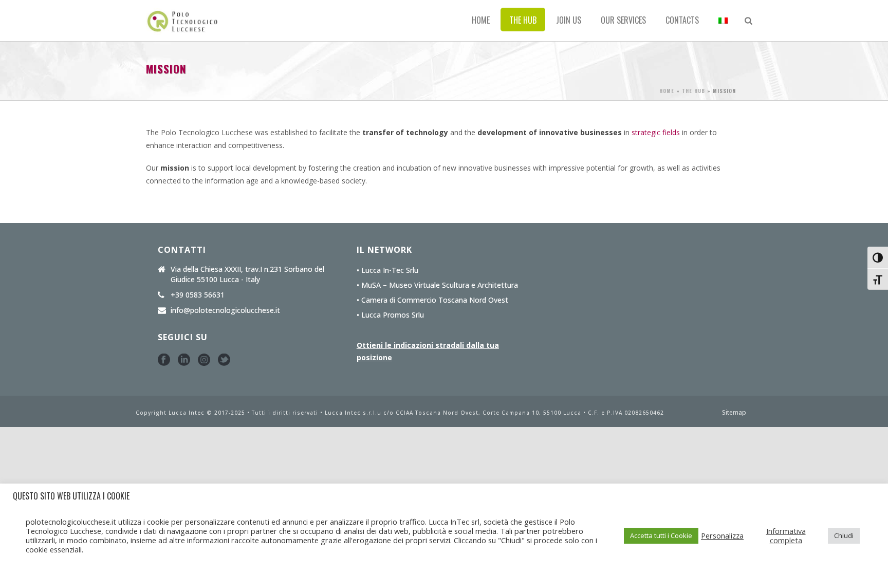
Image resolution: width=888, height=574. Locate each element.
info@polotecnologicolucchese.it (225, 310)
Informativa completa (786, 535)
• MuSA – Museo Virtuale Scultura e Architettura (437, 285)
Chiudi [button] (844, 535)
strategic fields (656, 132)
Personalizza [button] (722, 535)
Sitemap (734, 413)
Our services (623, 20)
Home (481, 20)
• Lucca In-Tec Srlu (387, 270)
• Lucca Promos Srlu (390, 315)
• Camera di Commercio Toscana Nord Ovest (432, 300)
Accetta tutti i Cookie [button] (661, 535)
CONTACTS (682, 20)
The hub (522, 20)
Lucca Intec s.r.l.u (354, 412)
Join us (568, 20)
